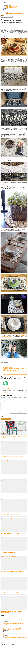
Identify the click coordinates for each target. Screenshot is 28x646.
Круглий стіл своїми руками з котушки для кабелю (13, 572)
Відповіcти (5, 392)
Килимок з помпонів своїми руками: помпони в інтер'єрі (14, 436)
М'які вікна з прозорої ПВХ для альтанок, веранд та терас (13, 611)
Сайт (2, 416)
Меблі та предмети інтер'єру (12, 6)
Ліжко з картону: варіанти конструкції (12, 475)
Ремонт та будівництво (11, 7)
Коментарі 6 (5, 626)
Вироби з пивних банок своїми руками (12, 495)
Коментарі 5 (5, 635)
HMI (2, 642)
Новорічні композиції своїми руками (11, 370)
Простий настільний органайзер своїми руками (13, 624)
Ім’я (2, 411)
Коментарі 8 (5, 621)
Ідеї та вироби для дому (6, 25)
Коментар (3, 401)
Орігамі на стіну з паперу (8, 552)
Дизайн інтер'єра (7, 5)
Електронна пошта (5, 414)
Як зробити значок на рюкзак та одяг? (12, 456)
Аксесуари (5, 8)
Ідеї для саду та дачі (7, 3)
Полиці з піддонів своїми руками (10, 514)
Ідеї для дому (6, 2)
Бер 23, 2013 (6, 388)
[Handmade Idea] (14, 13)
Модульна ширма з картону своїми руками (13, 533)
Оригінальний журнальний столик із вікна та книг (12, 629)
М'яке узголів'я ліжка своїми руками (11, 592)
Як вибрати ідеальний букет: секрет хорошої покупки (15, 374)
